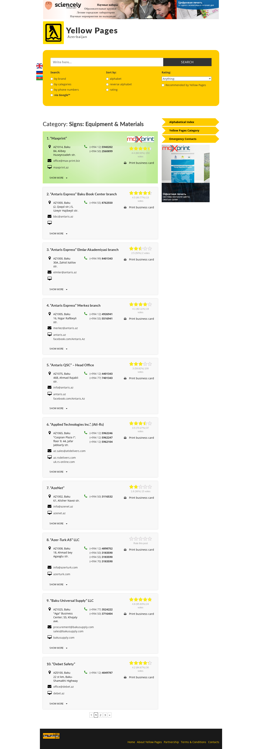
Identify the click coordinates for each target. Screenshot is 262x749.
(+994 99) (101, 258)
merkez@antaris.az (65, 328)
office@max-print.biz (66, 161)
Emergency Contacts (182, 139)
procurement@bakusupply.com (73, 627)
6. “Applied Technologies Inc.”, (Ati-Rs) (75, 424)
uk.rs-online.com (64, 462)
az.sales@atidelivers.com (69, 451)
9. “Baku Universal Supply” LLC (70, 601)
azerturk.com (61, 574)
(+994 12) (101, 147)
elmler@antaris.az (65, 272)
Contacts (213, 742)
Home (131, 742)
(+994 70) (101, 561)
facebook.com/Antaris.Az (69, 339)
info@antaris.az (63, 387)
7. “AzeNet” (55, 488)
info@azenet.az (63, 506)
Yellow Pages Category (184, 130)
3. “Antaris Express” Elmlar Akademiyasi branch (83, 250)
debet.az (58, 693)
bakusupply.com (63, 637)
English (39, 65)
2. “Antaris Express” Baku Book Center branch (82, 194)
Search (187, 62)
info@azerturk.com (65, 567)
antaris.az (59, 335)
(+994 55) (101, 202)
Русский (39, 71)
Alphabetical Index (181, 122)
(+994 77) (101, 378)
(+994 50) (101, 151)
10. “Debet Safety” (61, 664)
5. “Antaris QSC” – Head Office (70, 365)
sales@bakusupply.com (68, 631)
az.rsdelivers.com (64, 457)
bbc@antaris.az (63, 216)
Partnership (171, 742)
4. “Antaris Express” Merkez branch (74, 305)
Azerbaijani (39, 77)
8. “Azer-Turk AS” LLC (63, 540)
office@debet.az (63, 686)
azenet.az (59, 513)
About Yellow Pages (149, 742)
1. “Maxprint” (57, 138)
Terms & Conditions (193, 742)
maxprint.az (61, 167)
